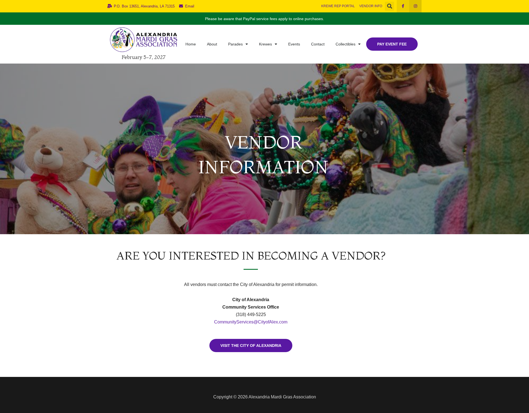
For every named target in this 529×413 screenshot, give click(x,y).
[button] (389, 6)
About (212, 44)
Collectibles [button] (345, 44)
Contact (318, 44)
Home (190, 44)
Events (294, 44)
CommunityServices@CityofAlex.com (250, 322)
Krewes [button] (265, 44)
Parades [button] (235, 44)
